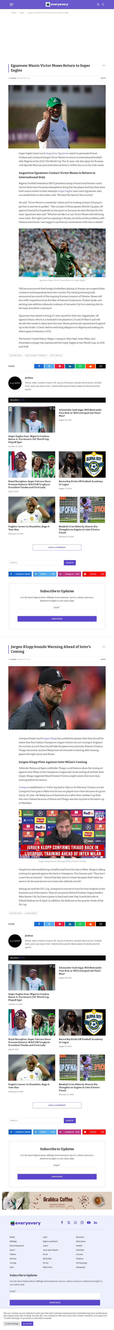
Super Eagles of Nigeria (36, 355)
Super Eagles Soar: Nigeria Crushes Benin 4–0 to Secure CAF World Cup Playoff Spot (28, 439)
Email (57, 607)
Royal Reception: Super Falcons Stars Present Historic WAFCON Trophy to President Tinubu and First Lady (29, 484)
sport (103, 78)
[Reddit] (11, 180)
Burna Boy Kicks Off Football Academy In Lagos (81, 483)
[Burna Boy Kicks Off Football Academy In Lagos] (82, 464)
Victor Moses (56, 355)
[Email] (11, 192)
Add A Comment (57, 547)
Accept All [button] (27, 1324)
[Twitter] (11, 167)
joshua (13, 78)
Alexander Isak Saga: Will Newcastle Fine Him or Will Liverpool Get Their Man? (80, 413)
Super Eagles (65, 191)
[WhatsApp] (11, 186)
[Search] (98, 4)
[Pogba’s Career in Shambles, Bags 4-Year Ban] (31, 510)
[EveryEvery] (57, 4)
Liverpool (24, 787)
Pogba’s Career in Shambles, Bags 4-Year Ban (29, 528)
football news (16, 355)
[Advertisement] (57, 38)
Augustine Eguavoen (57, 153)
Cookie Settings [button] (11, 1324)
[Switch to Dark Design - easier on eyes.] (102, 4)
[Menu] (11, 4)
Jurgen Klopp (50, 738)
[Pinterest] (11, 173)
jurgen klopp (31, 913)
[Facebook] (11, 160)
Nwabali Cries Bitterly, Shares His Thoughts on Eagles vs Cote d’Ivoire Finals (79, 529)
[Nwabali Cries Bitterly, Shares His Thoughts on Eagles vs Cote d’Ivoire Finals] (82, 510)
